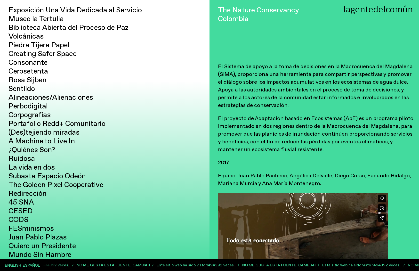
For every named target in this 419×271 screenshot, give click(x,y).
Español (31, 265)
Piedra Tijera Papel (38, 45)
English (13, 265)
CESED (20, 210)
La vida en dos (31, 167)
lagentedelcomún (378, 9)
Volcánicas (26, 36)
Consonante (28, 62)
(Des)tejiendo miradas (44, 132)
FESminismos (31, 228)
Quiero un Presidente (42, 245)
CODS (18, 219)
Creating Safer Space (42, 53)
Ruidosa (21, 158)
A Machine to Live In (41, 141)
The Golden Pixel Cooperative (55, 184)
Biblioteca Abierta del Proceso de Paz (68, 27)
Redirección (27, 193)
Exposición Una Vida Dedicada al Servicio (75, 10)
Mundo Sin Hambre (39, 254)
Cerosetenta (28, 71)
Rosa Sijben (27, 79)
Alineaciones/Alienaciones (50, 97)
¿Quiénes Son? (31, 149)
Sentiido (21, 88)
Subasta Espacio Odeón (47, 176)
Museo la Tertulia (36, 18)
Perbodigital (28, 106)
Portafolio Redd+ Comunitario (56, 123)
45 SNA (21, 202)
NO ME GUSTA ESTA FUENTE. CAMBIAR (92, 265)
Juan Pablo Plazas (37, 237)
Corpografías (29, 114)
